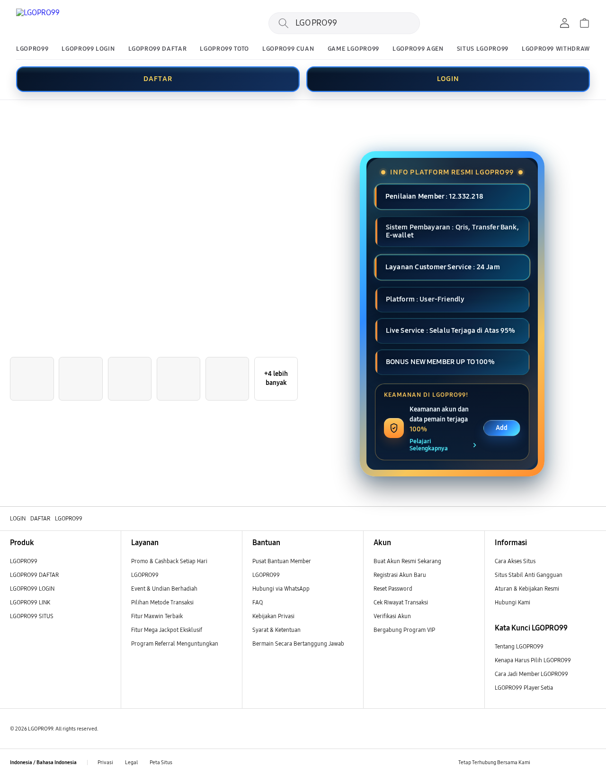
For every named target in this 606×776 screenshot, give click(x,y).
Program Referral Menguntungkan (174, 643)
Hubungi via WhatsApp (281, 588)
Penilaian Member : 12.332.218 (434, 196)
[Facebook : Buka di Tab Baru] (541, 762)
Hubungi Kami (512, 602)
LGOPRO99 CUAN (288, 49)
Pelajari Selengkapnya (429, 445)
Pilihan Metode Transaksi (162, 602)
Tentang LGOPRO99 (519, 646)
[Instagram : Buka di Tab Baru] (574, 762)
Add (502, 428)
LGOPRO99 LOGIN (88, 49)
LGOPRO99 (32, 49)
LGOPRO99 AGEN (417, 49)
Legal (131, 762)
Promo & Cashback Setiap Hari (169, 561)
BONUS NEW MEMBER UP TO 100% (440, 361)
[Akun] (564, 23)
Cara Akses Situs (515, 561)
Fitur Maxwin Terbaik (157, 616)
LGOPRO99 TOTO (224, 49)
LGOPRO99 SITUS (31, 616)
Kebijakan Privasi (273, 616)
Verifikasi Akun (392, 616)
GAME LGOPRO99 (353, 49)
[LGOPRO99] (73, 23)
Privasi (105, 762)
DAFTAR (157, 78)
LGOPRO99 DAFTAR (157, 49)
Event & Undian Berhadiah (164, 588)
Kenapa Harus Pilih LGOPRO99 (533, 660)
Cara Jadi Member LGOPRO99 (531, 673)
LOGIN (448, 78)
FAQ (257, 602)
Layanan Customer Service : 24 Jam (442, 267)
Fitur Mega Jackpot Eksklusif (166, 629)
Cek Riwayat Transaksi (401, 602)
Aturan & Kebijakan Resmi (527, 588)
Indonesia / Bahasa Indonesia (43, 762)
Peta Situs (161, 762)
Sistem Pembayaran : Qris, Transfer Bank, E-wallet (452, 231)
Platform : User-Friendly (425, 299)
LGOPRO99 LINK (30, 602)
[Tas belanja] (584, 23)
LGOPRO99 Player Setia (524, 687)
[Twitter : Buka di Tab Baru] (558, 762)
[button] (7, 116)
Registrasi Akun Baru (400, 574)
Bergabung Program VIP (404, 629)
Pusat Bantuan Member (281, 561)
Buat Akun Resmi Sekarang (407, 561)
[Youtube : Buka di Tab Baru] (591, 762)
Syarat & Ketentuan (276, 629)
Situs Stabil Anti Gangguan (528, 574)
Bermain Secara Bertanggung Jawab (298, 643)
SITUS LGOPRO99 (482, 49)
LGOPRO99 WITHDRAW (556, 49)
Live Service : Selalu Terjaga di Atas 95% (450, 330)
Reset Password (393, 588)
